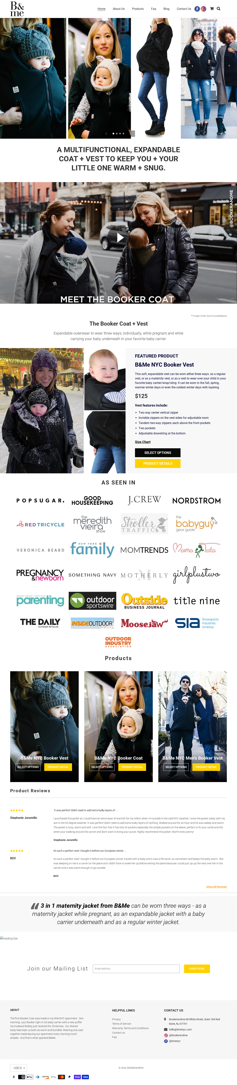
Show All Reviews (216, 886)
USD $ (18, 1068)
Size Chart (143, 442)
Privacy (116, 1019)
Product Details (157, 463)
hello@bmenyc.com (180, 1029)
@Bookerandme (178, 1035)
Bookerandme (135, 1067)
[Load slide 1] (114, 134)
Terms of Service (121, 1023)
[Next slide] (130, 134)
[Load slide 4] (124, 134)
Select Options (157, 453)
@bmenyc (175, 1041)
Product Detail (58, 767)
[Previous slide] (106, 134)
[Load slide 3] (120, 134)
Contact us (118, 1032)
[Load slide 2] (117, 134)
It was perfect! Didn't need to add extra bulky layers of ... (86, 810)
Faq (114, 1037)
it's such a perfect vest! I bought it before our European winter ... (90, 850)
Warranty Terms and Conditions (130, 1028)
